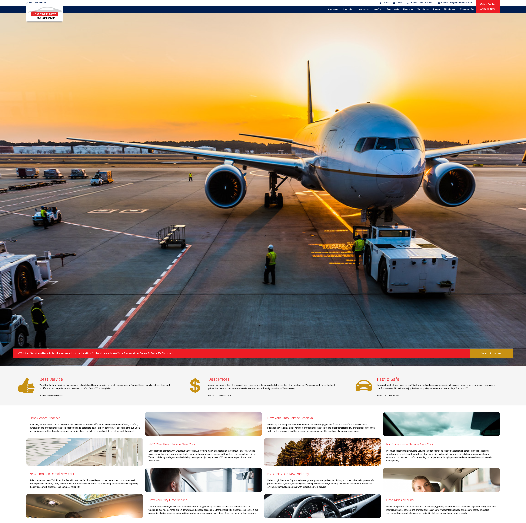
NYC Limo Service (37, 3)
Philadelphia (449, 9)
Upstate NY (408, 9)
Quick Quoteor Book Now (487, 7)
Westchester (423, 9)
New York (378, 9)
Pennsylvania (393, 9)
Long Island (348, 9)
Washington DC (467, 9)
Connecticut (333, 9)
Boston (436, 9)
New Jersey (364, 9)
